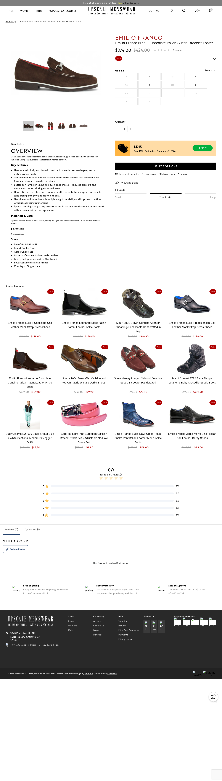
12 (149, 93)
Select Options (165, 166)
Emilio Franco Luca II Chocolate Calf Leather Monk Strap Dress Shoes (30, 325)
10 (149, 85)
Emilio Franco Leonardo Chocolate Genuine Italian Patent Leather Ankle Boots (30, 382)
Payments (123, 634)
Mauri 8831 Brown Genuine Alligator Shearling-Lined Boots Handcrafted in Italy (138, 327)
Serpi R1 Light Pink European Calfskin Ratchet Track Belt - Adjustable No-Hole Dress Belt (84, 438)
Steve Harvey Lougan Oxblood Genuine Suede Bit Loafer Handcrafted (138, 380)
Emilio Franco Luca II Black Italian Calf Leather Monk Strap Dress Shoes (192, 325)
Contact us (98, 625)
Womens (72, 625)
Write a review (17, 549)
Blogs (96, 630)
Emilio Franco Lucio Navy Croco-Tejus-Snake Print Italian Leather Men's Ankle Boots (138, 438)
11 (195, 85)
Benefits (97, 634)
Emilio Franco (139, 37)
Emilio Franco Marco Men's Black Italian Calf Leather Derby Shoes (192, 436)
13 (172, 93)
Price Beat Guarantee (128, 630)
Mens (71, 621)
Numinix (89, 673)
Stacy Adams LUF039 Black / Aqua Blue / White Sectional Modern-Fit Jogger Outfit (30, 438)
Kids (70, 630)
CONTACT (155, 10)
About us (97, 621)
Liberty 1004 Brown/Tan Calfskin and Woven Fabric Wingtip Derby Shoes (84, 380)
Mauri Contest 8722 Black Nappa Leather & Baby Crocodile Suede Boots (192, 380)
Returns (122, 625)
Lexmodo (112, 673)
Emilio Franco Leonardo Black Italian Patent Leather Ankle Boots (84, 325)
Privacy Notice (125, 639)
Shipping (122, 621)
